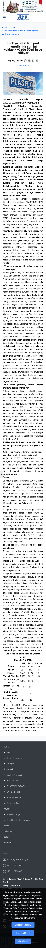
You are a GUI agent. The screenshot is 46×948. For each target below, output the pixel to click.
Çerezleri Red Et (23, 933)
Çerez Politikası (14, 758)
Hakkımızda (12, 780)
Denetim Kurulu (14, 803)
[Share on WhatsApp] (25, 60)
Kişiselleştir (23, 941)
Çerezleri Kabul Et (23, 925)
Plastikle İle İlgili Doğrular (19, 820)
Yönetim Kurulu (14, 797)
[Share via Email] (37, 60)
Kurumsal (8, 769)
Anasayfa (5, 27)
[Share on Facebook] (33, 60)
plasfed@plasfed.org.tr (17, 859)
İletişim (10, 763)
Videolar (8, 842)
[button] (4, 16)
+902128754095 (14, 865)
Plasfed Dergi (13, 814)
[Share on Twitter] (29, 60)
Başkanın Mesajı (14, 775)
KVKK (6, 747)
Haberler (14, 27)
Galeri (6, 837)
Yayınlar (8, 809)
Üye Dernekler (13, 792)
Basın (6, 825)
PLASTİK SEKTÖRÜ (16, 786)
